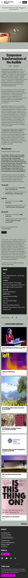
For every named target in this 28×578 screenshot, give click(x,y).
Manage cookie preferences (11, 572)
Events (10, 66)
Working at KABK (5, 544)
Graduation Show (5, 540)
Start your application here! (8, 542)
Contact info (4, 546)
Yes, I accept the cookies (8, 575)
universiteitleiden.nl (6, 228)
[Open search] (20, 2)
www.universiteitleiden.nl (9, 291)
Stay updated (5, 554)
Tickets (4, 232)
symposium (16, 66)
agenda (22, 7)
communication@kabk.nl (7, 537)
